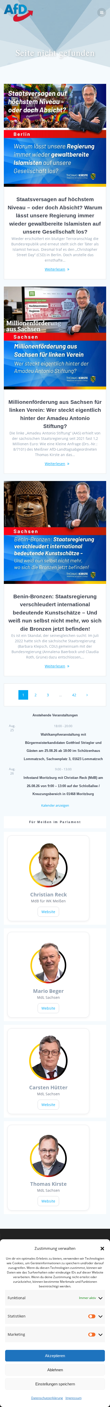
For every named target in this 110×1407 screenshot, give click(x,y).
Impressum (73, 1398)
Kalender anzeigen (55, 805)
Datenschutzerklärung (47, 1398)
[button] (102, 1248)
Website (48, 911)
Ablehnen (55, 1370)
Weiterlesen (55, 269)
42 (76, 694)
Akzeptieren (55, 1355)
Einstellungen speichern (55, 1384)
